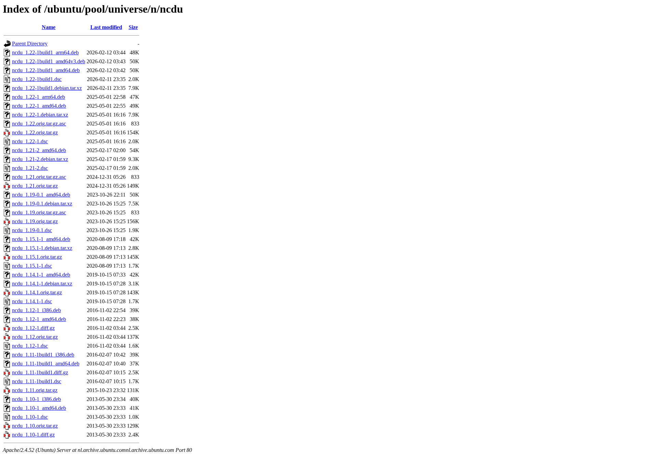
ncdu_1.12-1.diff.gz (33, 328)
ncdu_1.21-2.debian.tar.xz (40, 159)
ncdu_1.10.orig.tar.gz (35, 426)
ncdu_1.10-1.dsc (30, 417)
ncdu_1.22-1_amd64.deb (39, 106)
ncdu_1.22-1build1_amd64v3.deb (48, 61)
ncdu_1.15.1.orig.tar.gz (37, 257)
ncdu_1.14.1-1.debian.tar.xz (42, 283)
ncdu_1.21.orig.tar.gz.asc (39, 177)
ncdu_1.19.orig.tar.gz (35, 221)
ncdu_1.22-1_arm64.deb (38, 97)
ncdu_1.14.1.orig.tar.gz (37, 292)
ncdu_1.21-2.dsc (30, 168)
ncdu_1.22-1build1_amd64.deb (46, 70)
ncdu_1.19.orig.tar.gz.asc (39, 212)
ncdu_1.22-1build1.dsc (37, 79)
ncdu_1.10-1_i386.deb (36, 399)
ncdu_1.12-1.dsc (30, 346)
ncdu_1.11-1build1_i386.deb (43, 355)
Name (48, 27)
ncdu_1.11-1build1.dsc (36, 381)
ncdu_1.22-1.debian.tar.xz (40, 115)
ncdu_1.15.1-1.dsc (32, 266)
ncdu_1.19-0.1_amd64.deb (41, 195)
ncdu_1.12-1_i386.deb (36, 310)
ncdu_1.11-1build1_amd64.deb (45, 363)
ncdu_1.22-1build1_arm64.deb (45, 52)
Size (133, 27)
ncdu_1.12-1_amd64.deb (39, 319)
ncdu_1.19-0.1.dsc (32, 230)
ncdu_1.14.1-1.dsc (32, 301)
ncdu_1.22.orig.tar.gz (35, 132)
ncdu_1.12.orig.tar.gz (35, 337)
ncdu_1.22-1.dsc (30, 141)
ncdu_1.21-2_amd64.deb (39, 150)
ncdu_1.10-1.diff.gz (33, 435)
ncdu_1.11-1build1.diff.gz (40, 372)
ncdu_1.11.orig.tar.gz (34, 390)
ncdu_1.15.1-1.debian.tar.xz (42, 248)
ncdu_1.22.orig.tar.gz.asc (39, 123)
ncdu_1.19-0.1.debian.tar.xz (42, 203)
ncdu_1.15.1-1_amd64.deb (41, 239)
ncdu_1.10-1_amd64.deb (39, 408)
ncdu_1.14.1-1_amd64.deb (41, 275)
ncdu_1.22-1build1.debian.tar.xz (47, 88)
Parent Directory (30, 43)
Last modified (106, 27)
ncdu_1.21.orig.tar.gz (35, 186)
